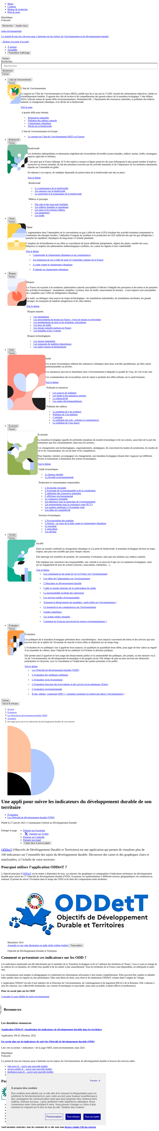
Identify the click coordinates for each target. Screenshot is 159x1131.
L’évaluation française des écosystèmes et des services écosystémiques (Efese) (70, 684)
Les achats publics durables (56, 616)
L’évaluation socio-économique (47, 679)
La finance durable (54, 474)
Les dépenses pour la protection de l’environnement (70, 501)
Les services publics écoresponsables (61, 597)
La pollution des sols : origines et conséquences (76, 420)
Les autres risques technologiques (50, 346)
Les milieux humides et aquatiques (51, 207)
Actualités (12, 49)
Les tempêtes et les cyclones (47, 330)
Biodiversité (14, 140)
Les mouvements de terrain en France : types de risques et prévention (67, 319)
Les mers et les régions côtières (50, 210)
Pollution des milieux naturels (42, 120)
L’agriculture (51, 529)
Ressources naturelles (38, 117)
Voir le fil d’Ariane (10, 704)
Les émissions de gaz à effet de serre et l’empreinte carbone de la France (68, 260)
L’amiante (57, 417)
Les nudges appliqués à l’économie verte (65, 507)
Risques (12, 273)
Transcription (76, 945)
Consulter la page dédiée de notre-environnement (25, 996)
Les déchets (50, 531)
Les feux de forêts (42, 325)
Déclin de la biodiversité (40, 126)
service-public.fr (29, 1069)
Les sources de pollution (64, 393)
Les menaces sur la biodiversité (50, 191)
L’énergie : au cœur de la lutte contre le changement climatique (75, 523)
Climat (11, 218)
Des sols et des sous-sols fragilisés (51, 204)
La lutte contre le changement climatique (53, 264)
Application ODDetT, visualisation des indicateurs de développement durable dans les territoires (51, 1029)
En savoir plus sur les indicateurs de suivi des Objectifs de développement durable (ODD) (48, 1041)
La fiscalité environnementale (59, 477)
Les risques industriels (44, 341)
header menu (21, 26)
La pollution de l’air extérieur (67, 411)
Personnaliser (54, 1117)
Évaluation (13, 625)
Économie (13, 426)
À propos (12, 47)
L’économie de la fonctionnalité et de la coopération (70, 490)
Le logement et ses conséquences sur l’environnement (69, 607)
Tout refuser (73, 1117)
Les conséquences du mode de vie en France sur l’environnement (75, 574)
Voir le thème (34, 177)
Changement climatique (39, 123)
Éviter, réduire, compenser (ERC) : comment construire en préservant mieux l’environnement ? (78, 694)
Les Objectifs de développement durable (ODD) (55, 670)
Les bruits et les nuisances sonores (69, 395)
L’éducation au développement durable (62, 583)
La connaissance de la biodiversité (51, 188)
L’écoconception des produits (59, 520)
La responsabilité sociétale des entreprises (63, 593)
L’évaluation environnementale (47, 689)
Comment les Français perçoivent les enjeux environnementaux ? (75, 621)
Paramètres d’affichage (19, 53)
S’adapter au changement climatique (50, 269)
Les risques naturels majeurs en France (52, 328)
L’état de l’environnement (20, 80)
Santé (11, 350)
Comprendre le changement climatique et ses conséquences (62, 255)
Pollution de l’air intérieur (65, 414)
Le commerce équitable (56, 499)
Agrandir (38, 945)
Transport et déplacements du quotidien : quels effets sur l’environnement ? (80, 602)
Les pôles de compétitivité (57, 510)
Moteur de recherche (17, 9)
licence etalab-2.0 (80, 1127)
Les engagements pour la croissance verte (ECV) (69, 504)
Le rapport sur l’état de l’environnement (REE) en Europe (56, 136)
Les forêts (39, 215)
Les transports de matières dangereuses (52, 344)
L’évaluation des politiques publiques (50, 675)
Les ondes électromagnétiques (67, 401)
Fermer (5, 58)
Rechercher (7, 26)
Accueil (10, 709)
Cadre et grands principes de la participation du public (69, 588)
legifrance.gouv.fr (30, 1072)
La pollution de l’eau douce (66, 423)
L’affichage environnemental (59, 496)
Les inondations (41, 316)
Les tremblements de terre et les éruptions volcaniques (60, 322)
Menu (10, 3)
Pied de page (13, 12)
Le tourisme (51, 526)
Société (12, 535)
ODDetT (6, 849)
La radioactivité (60, 398)
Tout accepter (91, 1117)
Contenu (11, 6)
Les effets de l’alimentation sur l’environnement (66, 578)
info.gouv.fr (27, 1066)
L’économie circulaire (55, 487)
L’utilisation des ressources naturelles (63, 493)
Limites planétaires (52, 612)
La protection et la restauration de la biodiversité (58, 194)
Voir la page (26, 107)
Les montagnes (42, 212)
